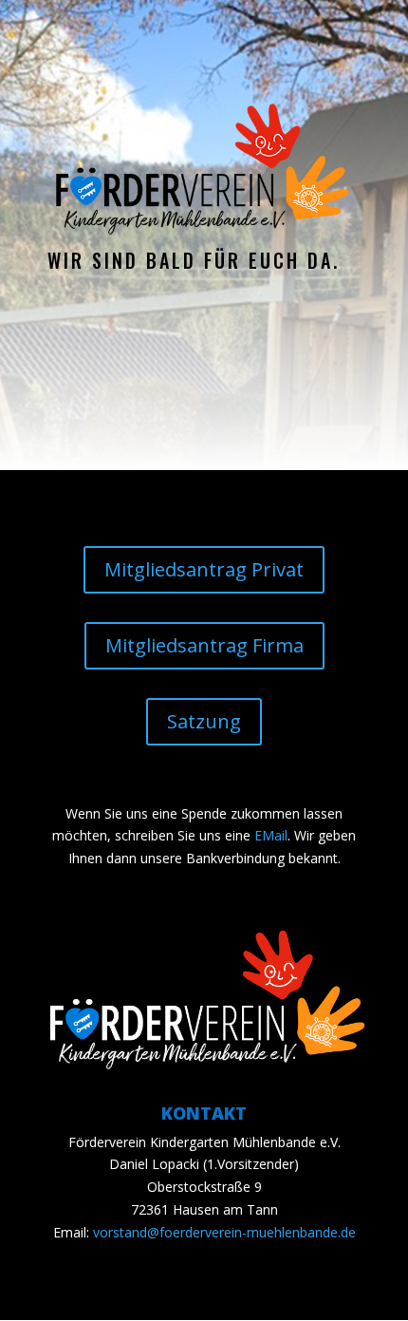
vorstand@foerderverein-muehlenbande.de (224, 1232)
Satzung (204, 721)
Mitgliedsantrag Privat (204, 569)
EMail (270, 835)
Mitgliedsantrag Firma (204, 645)
